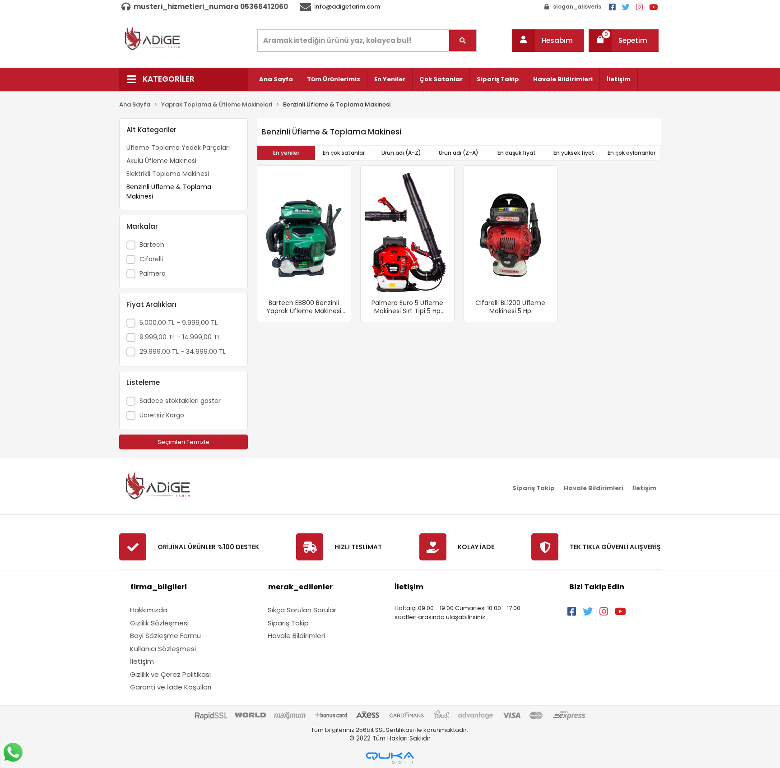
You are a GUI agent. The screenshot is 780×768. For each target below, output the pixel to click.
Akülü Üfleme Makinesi (161, 160)
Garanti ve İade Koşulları (170, 687)
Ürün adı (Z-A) (458, 153)
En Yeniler (389, 79)
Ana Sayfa (276, 79)
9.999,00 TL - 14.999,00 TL (179, 337)
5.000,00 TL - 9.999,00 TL (178, 322)
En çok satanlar (344, 153)
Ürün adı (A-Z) (401, 153)
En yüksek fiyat (573, 153)
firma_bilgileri (158, 587)
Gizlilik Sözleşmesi (159, 623)
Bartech (151, 244)
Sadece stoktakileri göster (180, 400)
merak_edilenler (300, 587)
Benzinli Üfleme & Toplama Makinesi (168, 191)
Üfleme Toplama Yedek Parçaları (178, 147)
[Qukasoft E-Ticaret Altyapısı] (390, 757)
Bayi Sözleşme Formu (165, 635)
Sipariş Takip (498, 79)
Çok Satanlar (441, 79)
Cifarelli (151, 259)
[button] (548, 40)
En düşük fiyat (516, 153)
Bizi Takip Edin (596, 587)
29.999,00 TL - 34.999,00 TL (182, 351)
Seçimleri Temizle (183, 442)
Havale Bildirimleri (563, 79)
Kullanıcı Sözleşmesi (163, 648)
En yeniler (286, 153)
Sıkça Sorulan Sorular (302, 610)
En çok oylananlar (631, 153)
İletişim (619, 79)
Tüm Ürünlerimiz (333, 79)
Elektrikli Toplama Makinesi (167, 173)
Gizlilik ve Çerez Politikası (170, 674)
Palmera (152, 273)
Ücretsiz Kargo (161, 415)
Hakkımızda (148, 610)
